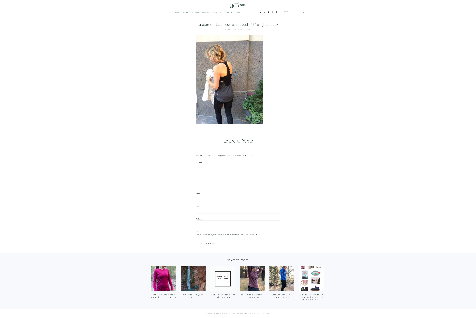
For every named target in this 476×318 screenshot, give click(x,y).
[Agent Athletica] (238, 7)
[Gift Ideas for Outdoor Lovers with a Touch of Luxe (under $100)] (311, 279)
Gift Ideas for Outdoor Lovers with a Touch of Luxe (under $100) (311, 297)
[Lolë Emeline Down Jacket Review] (281, 279)
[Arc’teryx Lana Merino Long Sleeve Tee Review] (163, 279)
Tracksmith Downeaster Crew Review (252, 296)
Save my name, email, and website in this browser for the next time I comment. (226, 235)
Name (199, 193)
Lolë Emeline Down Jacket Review (282, 296)
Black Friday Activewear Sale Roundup (223, 296)
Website (199, 219)
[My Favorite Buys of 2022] (193, 279)
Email (198, 206)
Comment (200, 162)
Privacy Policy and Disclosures (257, 313)
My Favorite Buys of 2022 (193, 296)
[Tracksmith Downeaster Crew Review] (252, 279)
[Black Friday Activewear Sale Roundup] (222, 279)
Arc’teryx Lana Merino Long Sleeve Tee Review (163, 296)
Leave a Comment (244, 29)
